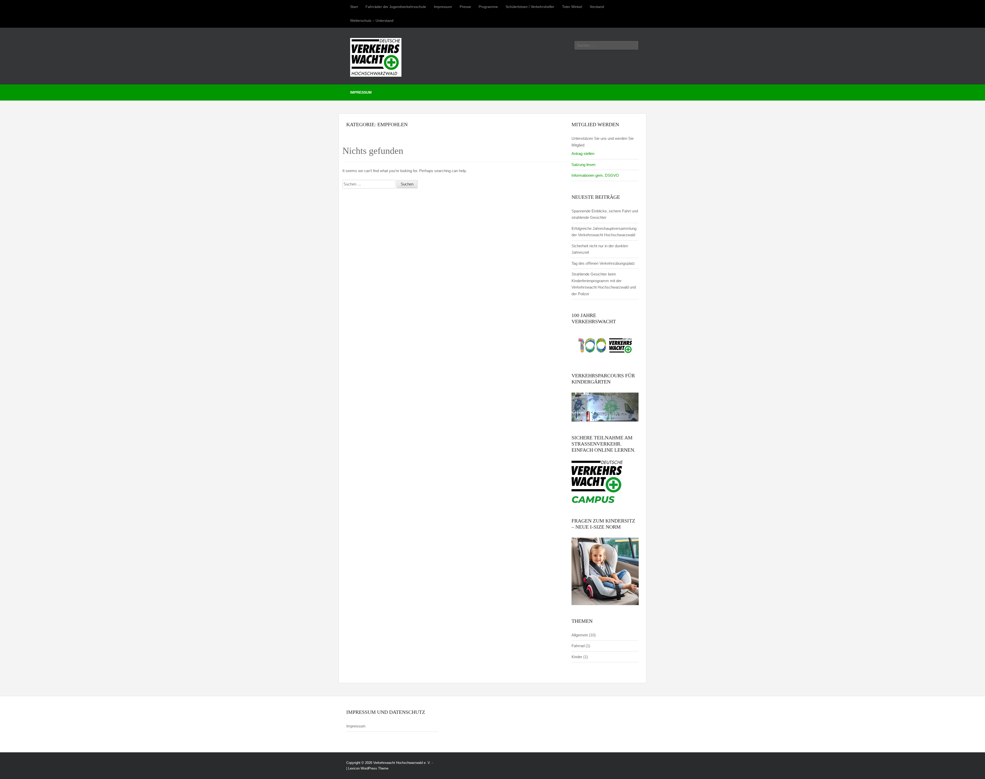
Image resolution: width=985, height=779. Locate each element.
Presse (465, 7)
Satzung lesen (583, 164)
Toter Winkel (572, 7)
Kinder (577, 657)
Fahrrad (578, 646)
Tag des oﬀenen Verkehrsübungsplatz (603, 263)
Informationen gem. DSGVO (595, 175)
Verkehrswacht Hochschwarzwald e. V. (402, 763)
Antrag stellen (583, 153)
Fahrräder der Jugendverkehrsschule (396, 7)
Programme (488, 7)
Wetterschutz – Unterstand (371, 20)
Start (354, 7)
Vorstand (597, 7)
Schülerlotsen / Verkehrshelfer (530, 7)
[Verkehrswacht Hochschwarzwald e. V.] (375, 56)
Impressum (443, 7)
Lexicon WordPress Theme (368, 768)
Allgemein (580, 635)
